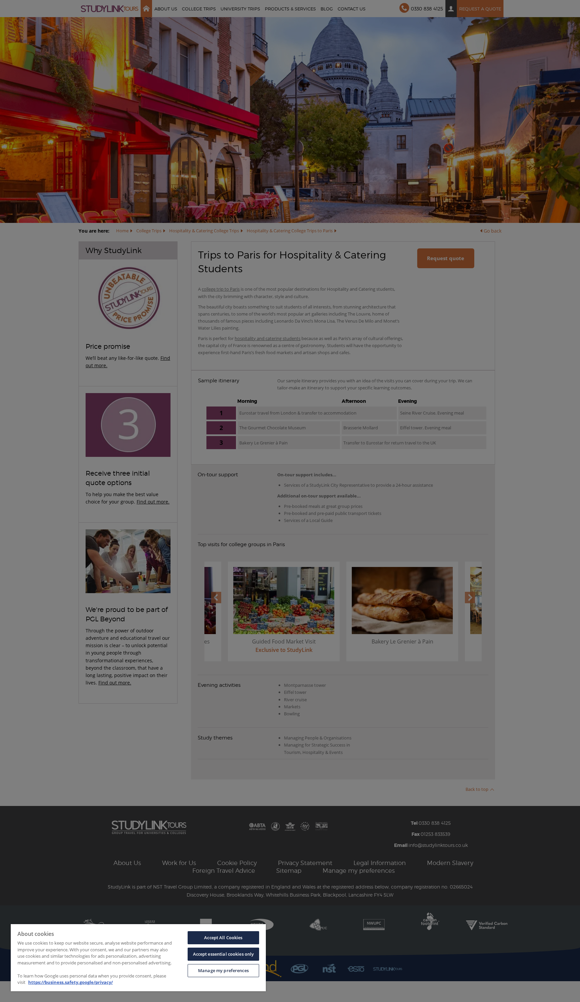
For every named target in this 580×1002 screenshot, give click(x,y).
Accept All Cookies (223, 938)
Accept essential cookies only (223, 954)
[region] (138, 957)
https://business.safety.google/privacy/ (70, 982)
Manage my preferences (223, 970)
